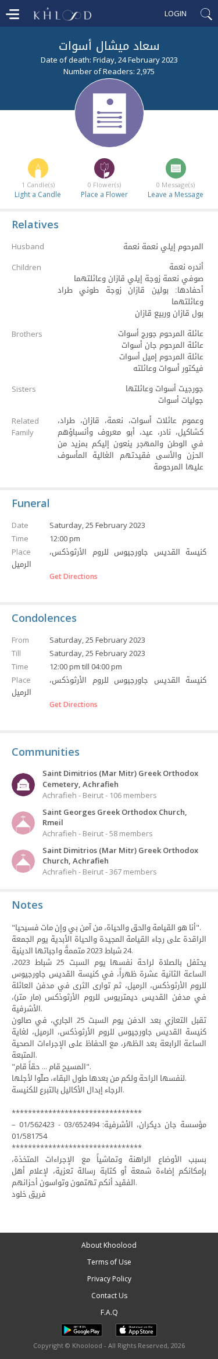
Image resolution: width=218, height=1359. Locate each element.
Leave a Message (175, 194)
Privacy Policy (109, 1279)
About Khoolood (109, 1245)
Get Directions (73, 576)
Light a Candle (38, 194)
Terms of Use (109, 1262)
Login (176, 13)
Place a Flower (104, 194)
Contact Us (109, 1295)
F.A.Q (109, 1312)
